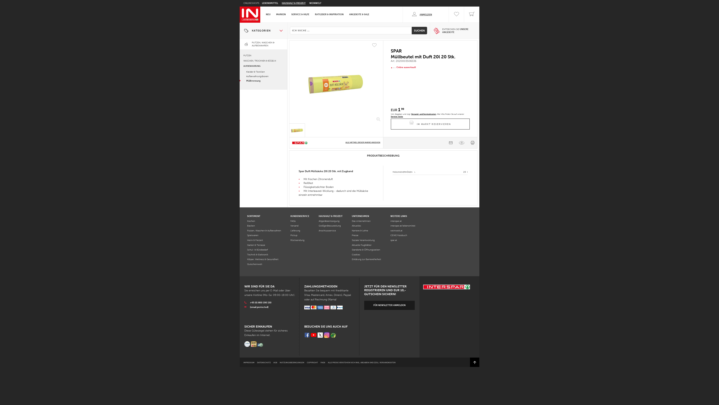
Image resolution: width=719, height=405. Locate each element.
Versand (294, 225)
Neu (268, 14)
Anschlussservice (327, 230)
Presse (355, 235)
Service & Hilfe (300, 14)
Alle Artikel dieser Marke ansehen (362, 142)
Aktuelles (356, 225)
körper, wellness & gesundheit (262, 259)
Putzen (247, 55)
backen (251, 225)
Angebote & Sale (359, 14)
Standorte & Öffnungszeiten (366, 249)
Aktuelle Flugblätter (361, 245)
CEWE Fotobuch (398, 235)
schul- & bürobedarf (257, 249)
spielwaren (252, 235)
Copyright (312, 363)
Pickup (293, 235)
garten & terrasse (256, 245)
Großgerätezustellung (330, 225)
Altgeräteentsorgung (329, 221)
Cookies (356, 254)
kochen (251, 221)
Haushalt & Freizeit (294, 3)
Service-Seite (397, 117)
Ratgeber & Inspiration (329, 14)
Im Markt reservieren (434, 124)
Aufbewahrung (251, 66)
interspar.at (396, 221)
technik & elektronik (257, 254)
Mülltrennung (253, 81)
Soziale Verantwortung (363, 240)
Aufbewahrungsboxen (257, 76)
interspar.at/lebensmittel (402, 225)
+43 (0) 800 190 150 (260, 302)
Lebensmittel (270, 3)
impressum (248, 363)
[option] (336, 83)
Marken (281, 14)
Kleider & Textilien (255, 71)
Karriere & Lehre (360, 230)
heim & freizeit (255, 240)
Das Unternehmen (361, 221)
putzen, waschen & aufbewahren (264, 230)
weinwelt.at (396, 230)
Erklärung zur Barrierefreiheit (366, 259)
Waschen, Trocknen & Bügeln (259, 61)
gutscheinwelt (254, 264)
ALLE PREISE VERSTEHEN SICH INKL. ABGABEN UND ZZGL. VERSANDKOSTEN (362, 363)
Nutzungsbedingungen (292, 363)
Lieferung (295, 230)
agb (275, 363)
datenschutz (264, 363)
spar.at (393, 240)
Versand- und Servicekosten (423, 114)
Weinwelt (315, 3)
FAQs (293, 221)
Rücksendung (297, 240)
